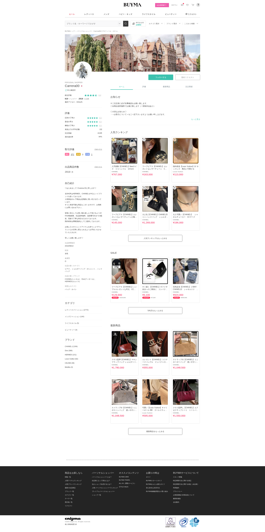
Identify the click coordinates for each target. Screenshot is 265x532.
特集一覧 (68, 477)
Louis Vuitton (178, 171)
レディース (89, 14)
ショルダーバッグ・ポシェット (83, 269)
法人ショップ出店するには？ (102, 484)
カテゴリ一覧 (69, 495)
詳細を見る (98, 149)
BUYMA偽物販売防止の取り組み (157, 491)
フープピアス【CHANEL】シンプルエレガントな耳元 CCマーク (124, 289)
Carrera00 (72, 86)
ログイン (174, 5)
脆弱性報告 (177, 498)
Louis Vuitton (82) (71, 359)
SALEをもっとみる (155, 311)
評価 (144, 87)
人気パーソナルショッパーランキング (105, 488)
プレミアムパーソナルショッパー (103, 491)
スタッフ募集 (177, 477)
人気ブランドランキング (73, 484)
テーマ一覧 (68, 498)
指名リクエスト (187, 77)
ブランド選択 (171, 24)
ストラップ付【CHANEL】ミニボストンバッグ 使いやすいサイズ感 (124, 410)
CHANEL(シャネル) (72, 279)
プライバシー (177, 491)
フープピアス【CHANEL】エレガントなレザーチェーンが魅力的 (124, 217)
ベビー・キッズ (125, 14)
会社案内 (176, 502)
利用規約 (176, 488)
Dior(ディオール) (88, 279)
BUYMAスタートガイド (154, 480)
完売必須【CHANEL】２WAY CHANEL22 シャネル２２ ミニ (185, 289)
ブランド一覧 (69, 491)
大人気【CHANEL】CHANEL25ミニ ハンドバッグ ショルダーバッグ (155, 217)
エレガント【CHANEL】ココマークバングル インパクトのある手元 (154, 362)
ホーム (121, 87)
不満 (87, 154)
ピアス (67, 269)
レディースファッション (76, 310)
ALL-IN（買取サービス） (127, 483)
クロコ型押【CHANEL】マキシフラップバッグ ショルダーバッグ (124, 362)
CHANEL (115, 171)
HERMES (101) (70, 355)
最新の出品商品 (70, 488)
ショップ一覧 (96, 495)
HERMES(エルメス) (72, 281)
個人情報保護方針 (71, 524)
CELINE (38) (69, 363)
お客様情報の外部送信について (183, 495)
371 (72, 154)
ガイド (148, 477)
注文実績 (189, 87)
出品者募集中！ (162, 5)
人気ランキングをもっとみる (155, 238)
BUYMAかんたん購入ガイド (155, 484)
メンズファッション (74, 317)
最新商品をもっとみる (155, 431)
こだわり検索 (189, 24)
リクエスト (192, 14)
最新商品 (166, 87)
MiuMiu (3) (69, 367)
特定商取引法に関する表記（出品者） (186, 484)
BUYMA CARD (124, 477)
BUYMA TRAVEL (124, 480)
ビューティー (171, 14)
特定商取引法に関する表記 (182, 480)
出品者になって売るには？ (101, 480)
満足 (67, 154)
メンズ (106, 14)
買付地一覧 (68, 502)
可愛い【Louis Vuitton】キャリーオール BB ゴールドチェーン (154, 410)
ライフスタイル (149, 14)
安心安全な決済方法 (153, 488)
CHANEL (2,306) (71, 346)
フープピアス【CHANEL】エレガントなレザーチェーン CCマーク (154, 168)
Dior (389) (68, 351)
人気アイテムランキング (73, 480)
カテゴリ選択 (154, 24)
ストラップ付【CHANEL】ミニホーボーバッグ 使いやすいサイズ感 (185, 362)
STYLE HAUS (123, 487)
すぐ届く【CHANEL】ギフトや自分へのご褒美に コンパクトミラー (154, 289)
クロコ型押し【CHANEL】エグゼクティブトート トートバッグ (185, 410)
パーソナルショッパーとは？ (102, 477)
